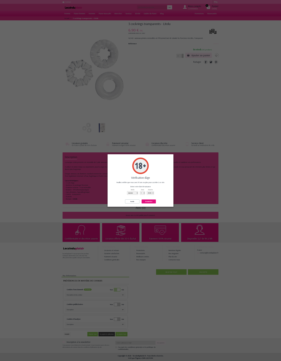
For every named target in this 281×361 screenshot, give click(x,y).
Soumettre (148, 201)
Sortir (132, 201)
